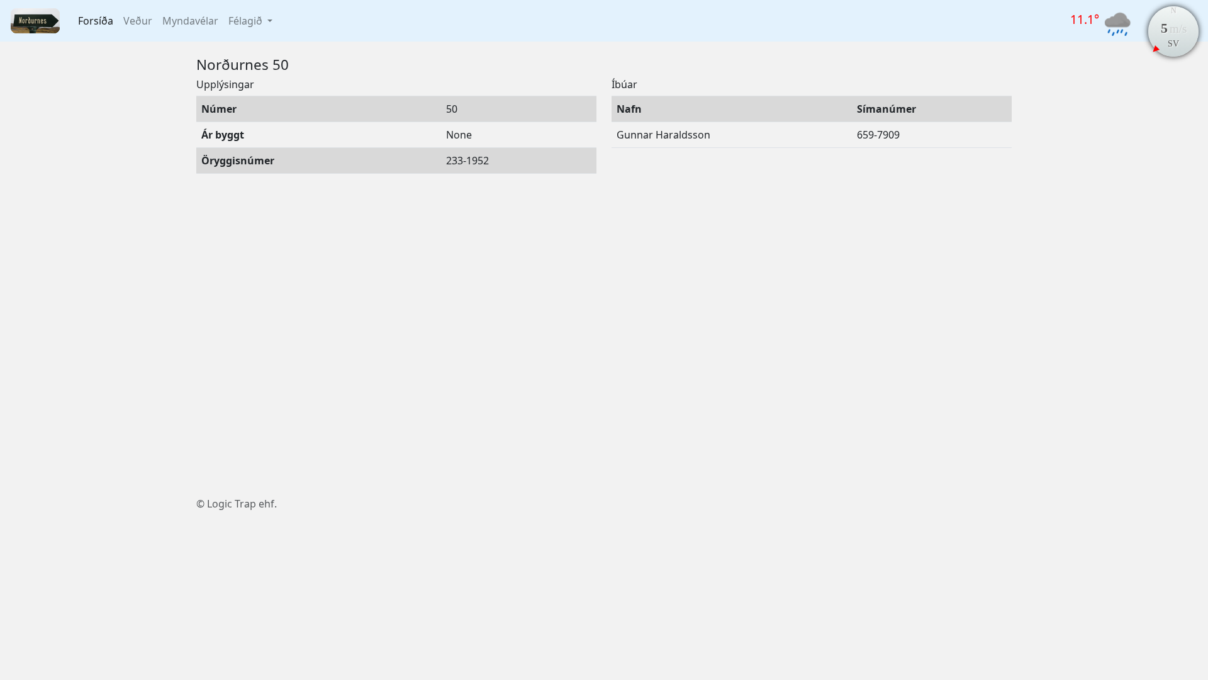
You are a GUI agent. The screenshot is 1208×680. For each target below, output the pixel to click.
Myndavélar (190, 21)
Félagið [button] (246, 21)
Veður (137, 21)
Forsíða (95, 21)
